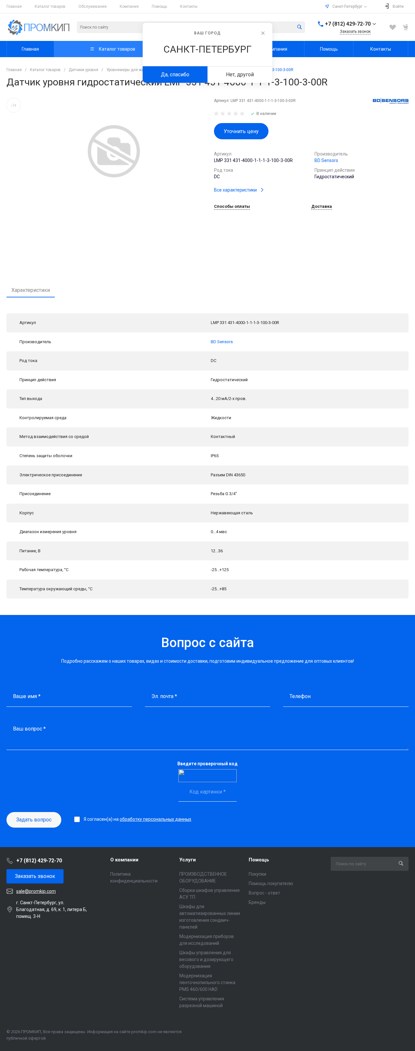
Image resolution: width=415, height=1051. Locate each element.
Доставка (321, 206)
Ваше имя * (27, 696)
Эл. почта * (164, 696)
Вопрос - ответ (264, 892)
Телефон (300, 696)
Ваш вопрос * (29, 729)
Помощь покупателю (271, 883)
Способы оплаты (232, 206)
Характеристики (30, 290)
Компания (129, 6)
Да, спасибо (175, 74)
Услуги (187, 860)
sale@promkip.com (36, 891)
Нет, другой (240, 74)
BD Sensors (326, 160)
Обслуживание (92, 6)
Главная (14, 6)
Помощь (159, 6)
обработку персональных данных (155, 819)
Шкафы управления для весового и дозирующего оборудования (206, 959)
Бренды (257, 902)
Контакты (188, 6)
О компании (124, 860)
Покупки (257, 874)
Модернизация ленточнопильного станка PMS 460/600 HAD (207, 982)
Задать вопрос (34, 820)
